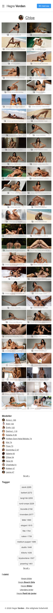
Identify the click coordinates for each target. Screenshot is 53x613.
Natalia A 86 (11, 434)
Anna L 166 (11, 420)
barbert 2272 (26, 492)
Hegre (16, 6)
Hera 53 (9, 461)
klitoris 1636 (26, 552)
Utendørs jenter (26, 589)
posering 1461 (26, 563)
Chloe (30, 17)
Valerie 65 (10, 453)
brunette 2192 (26, 509)
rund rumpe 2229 (26, 503)
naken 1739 (26, 536)
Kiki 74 (9, 442)
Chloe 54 (10, 457)
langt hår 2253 (26, 498)
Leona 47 (10, 472)
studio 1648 (26, 547)
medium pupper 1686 (26, 541)
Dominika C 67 (12, 449)
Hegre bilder (26, 578)
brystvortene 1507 (26, 558)
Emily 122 (10, 427)
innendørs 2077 (26, 514)
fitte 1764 (27, 530)
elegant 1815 (26, 525)
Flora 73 (9, 446)
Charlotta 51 (11, 464)
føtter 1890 (26, 519)
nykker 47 (10, 468)
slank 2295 (26, 487)
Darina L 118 (11, 431)
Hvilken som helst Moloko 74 (19, 438)
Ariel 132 (10, 423)
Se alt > (26, 475)
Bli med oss (44, 5)
